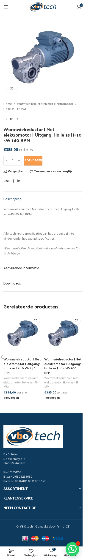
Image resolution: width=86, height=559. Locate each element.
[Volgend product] (17, 119)
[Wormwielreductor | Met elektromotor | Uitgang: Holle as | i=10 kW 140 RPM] (22, 333)
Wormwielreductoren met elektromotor (45, 104)
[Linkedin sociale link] (19, 181)
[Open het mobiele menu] (5, 6)
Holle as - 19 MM (14, 109)
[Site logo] (43, 7)
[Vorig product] (6, 119)
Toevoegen (33, 160)
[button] (11, 398)
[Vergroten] (12, 88)
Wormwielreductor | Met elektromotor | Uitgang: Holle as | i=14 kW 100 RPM (62, 365)
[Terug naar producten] (11, 119)
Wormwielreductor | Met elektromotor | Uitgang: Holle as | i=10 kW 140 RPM (22, 365)
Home (7, 104)
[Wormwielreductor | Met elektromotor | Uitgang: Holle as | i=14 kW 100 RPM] (63, 333)
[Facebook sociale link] (13, 181)
